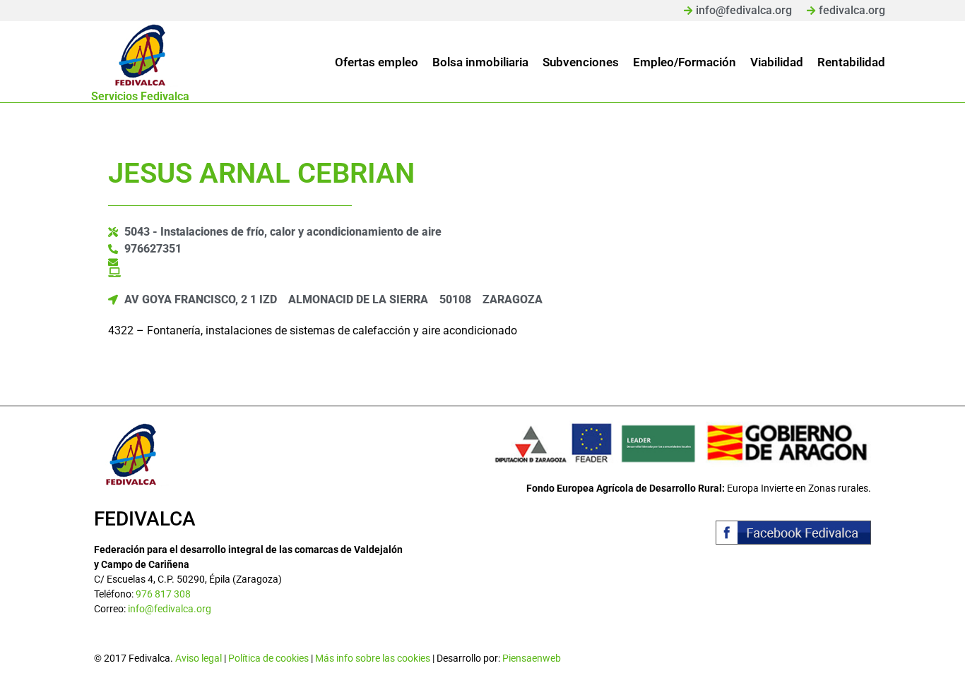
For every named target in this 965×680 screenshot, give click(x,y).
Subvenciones (581, 62)
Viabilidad (776, 62)
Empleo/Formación (684, 62)
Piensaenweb (531, 658)
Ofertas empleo (376, 62)
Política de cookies (268, 658)
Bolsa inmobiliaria (480, 62)
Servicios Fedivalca (140, 96)
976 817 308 (163, 594)
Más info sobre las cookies (372, 658)
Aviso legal (198, 658)
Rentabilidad (851, 62)
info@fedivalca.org (169, 608)
